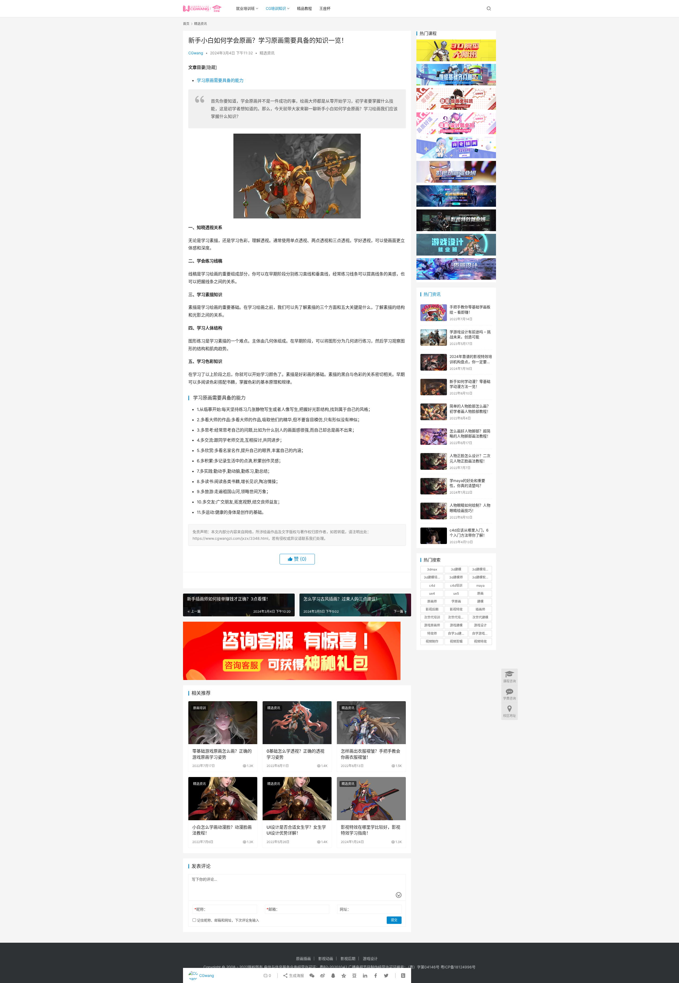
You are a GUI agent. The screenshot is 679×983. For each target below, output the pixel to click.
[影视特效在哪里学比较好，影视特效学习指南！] (371, 798)
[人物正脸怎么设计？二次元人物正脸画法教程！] (433, 461)
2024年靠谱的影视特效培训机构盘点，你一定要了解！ (471, 361)
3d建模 (456, 569)
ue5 (456, 593)
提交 (394, 920)
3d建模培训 (480, 569)
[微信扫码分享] (312, 975)
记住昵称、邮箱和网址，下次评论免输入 (227, 920)
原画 (480, 593)
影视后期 (432, 609)
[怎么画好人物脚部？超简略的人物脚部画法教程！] (433, 436)
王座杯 (324, 8)
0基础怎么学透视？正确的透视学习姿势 (295, 754)
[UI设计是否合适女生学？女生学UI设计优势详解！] (297, 798)
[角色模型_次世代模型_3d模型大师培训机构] (456, 42)
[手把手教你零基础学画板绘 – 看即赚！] (433, 312)
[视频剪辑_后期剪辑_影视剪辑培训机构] (456, 188)
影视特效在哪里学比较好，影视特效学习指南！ (370, 830)
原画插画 (303, 958)
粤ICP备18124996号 (458, 967)
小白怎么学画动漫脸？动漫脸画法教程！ (222, 830)
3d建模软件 (480, 577)
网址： (345, 909)
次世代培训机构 (458, 617)
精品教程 (304, 8)
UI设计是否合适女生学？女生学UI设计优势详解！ (296, 830)
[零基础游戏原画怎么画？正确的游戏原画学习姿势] (222, 722)
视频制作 (432, 641)
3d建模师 (456, 577)
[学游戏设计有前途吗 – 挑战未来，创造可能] (433, 337)
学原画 (456, 601)
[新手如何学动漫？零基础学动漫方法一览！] (433, 387)
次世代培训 (432, 617)
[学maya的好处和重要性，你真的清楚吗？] (433, 486)
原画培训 (199, 708)
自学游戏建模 (481, 633)
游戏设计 (480, 625)
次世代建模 (480, 617)
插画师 (480, 609)
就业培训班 (245, 8)
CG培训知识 (276, 8)
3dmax (432, 569)
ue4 (432, 593)
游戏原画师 (432, 625)
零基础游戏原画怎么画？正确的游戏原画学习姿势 (222, 754)
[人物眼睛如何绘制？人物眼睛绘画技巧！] (433, 511)
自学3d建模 (456, 633)
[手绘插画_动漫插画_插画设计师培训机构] (456, 139)
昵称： (200, 909)
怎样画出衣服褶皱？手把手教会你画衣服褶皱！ (370, 754)
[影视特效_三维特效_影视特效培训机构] (456, 212)
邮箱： (273, 909)
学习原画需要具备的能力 (220, 80)
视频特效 (480, 641)
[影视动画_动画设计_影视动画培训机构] (456, 163)
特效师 (432, 633)
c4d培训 (456, 585)
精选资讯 (267, 53)
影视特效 (456, 609)
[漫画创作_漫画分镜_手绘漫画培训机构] (456, 115)
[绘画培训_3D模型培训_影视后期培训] (456, 66)
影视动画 (325, 958)
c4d (432, 585)
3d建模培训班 (433, 577)
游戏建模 (456, 625)
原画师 (432, 601)
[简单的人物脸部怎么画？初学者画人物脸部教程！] (433, 411)
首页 (186, 24)
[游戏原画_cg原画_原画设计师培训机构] (456, 260)
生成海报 (296, 975)
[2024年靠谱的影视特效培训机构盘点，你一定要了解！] (433, 362)
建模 (480, 601)
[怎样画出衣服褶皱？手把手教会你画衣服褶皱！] (371, 722)
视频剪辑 (456, 641)
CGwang (195, 53)
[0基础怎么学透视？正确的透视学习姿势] (297, 722)
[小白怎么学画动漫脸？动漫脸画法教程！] (222, 798)
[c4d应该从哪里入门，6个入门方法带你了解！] (433, 536)
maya (480, 585)
